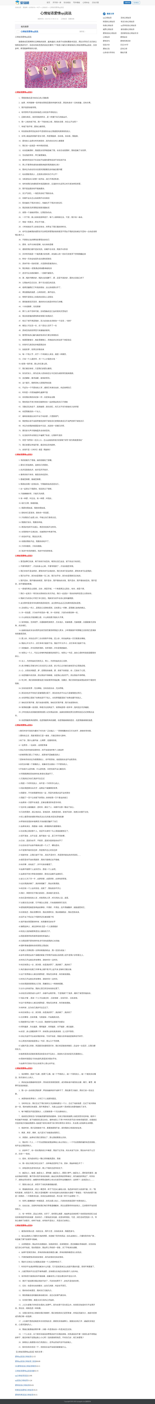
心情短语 (45, 7)
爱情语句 (106, 41)
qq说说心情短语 (21, 1380)
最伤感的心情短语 (127, 29)
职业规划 (67, 2)
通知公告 (106, 49)
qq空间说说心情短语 (128, 25)
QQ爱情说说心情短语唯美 (25, 1366)
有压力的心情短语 (127, 21)
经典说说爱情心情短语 (24, 1390)
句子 (38, 7)
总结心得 (123, 49)
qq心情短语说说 (21, 1376)
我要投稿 (127, 2)
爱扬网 (25, 7)
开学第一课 (57, 2)
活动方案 (95, 2)
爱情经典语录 (125, 41)
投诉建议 (136, 2)
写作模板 (76, 2)
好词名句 (32, 7)
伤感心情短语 (108, 25)
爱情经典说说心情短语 (24, 1395)
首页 (48, 2)
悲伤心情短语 (126, 18)
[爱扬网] (22, 2)
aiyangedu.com (81, 1401)
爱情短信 (123, 37)
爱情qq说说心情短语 (23, 1357)
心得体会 (86, 2)
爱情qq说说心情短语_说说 (25, 1361)
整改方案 (123, 52)
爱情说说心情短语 (22, 1385)
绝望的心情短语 (109, 21)
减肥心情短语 (108, 29)
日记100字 (124, 45)
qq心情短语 (107, 18)
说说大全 (106, 45)
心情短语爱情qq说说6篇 (24, 1371)
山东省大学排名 (109, 52)
